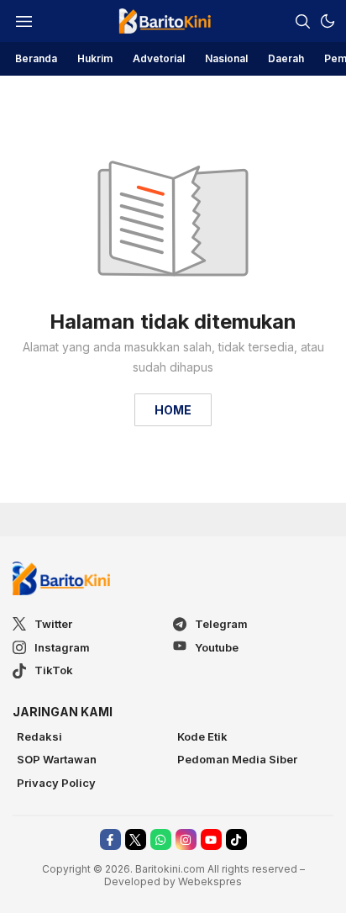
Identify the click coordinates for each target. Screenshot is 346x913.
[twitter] (135, 839)
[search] (302, 21)
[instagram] (186, 839)
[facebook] (110, 839)
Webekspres (210, 881)
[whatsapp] (160, 839)
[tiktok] (236, 839)
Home (173, 410)
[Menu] (23, 21)
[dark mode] (327, 21)
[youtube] (211, 839)
